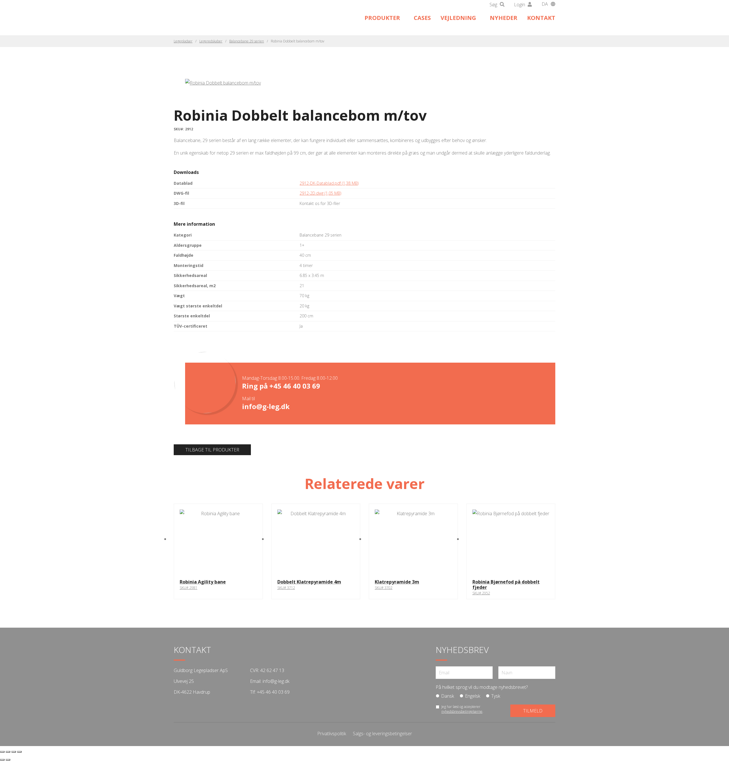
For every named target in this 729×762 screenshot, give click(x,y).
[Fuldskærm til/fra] (8, 752)
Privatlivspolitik (331, 733)
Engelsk (472, 696)
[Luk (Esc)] (19, 752)
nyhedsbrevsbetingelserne (461, 711)
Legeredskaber (210, 41)
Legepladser (183, 41)
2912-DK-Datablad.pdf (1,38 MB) (329, 183)
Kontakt (541, 18)
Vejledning (458, 18)
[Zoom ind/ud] (2, 752)
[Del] (13, 752)
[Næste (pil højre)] (8, 760)
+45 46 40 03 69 (294, 386)
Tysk (495, 696)
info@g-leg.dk (266, 406)
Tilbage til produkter (212, 450)
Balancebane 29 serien (246, 41)
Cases (422, 18)
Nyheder (503, 18)
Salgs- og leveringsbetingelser (382, 733)
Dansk (447, 696)
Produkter (382, 18)
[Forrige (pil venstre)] (2, 760)
